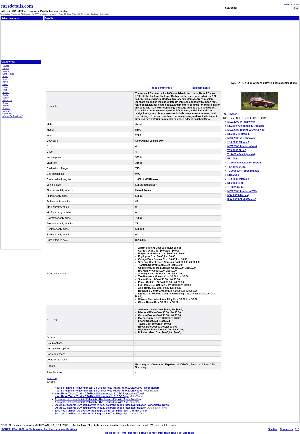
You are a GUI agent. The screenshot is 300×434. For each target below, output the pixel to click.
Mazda (5, 66)
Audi (4, 79)
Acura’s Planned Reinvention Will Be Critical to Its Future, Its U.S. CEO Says (98, 390)
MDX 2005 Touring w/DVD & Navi (246, 130)
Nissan (5, 71)
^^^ (297, 429)
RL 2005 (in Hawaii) (238, 134)
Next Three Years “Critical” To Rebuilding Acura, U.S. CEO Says (92, 396)
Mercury (6, 111)
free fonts (133, 433)
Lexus (5, 87)
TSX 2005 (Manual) (238, 179)
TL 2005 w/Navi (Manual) (241, 154)
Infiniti (5, 84)
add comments (201, 87)
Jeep (4, 89)
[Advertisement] (21, 30)
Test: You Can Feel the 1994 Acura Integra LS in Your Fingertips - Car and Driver (101, 410)
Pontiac (6, 108)
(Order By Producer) (12, 116)
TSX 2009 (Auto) (236, 166)
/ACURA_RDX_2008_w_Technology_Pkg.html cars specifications (35, 11)
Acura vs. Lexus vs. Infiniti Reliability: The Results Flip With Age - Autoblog (98, 399)
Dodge (5, 95)
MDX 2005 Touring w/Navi (242, 146)
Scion (5, 76)
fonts (123, 433)
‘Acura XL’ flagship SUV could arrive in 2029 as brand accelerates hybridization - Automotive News (112, 405)
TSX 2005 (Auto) (236, 150)
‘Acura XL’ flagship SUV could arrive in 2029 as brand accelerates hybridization (100, 407)
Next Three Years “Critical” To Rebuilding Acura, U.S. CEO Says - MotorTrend (99, 393)
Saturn (5, 97)
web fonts (188, 433)
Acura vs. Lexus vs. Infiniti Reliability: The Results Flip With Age (91, 402)
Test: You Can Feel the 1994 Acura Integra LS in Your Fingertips (91, 413)
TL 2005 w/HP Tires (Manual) (243, 170)
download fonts (149, 433)
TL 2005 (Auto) (235, 187)
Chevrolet (7, 113)
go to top (52, 378)
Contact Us (286, 429)
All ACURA (234, 113)
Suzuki (5, 92)
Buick (5, 103)
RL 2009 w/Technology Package (245, 125)
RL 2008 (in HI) (235, 183)
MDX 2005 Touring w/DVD (242, 191)
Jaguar (5, 68)
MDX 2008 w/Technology (241, 138)
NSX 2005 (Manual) (238, 195)
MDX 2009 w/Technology (241, 121)
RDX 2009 (233, 174)
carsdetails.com (17, 5)
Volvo (5, 82)
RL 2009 (232, 158)
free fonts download (170, 433)
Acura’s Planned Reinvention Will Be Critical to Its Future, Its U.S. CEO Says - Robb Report (107, 387)
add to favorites (291, 4)
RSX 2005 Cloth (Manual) (241, 199)
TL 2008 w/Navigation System (244, 162)
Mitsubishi (7, 100)
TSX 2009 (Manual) (238, 142)
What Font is (112, 433)
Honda (5, 105)
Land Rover (8, 74)
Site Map (273, 429)
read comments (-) (162, 87)
